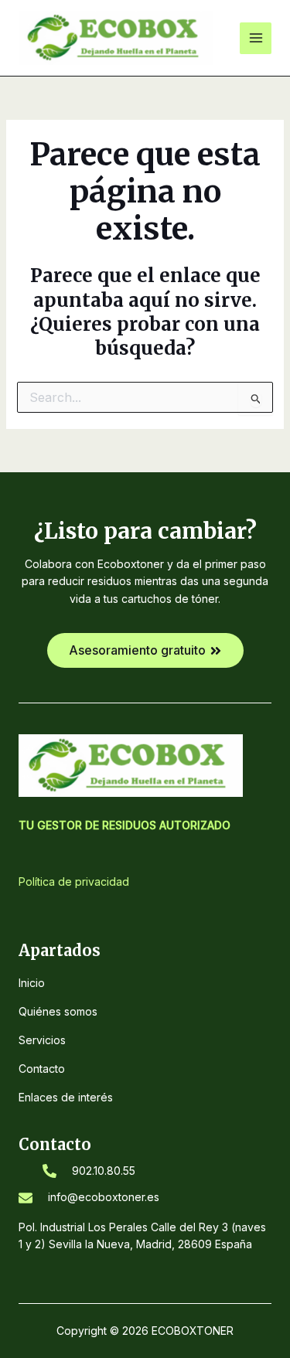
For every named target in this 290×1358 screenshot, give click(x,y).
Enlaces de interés (66, 1097)
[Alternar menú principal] (255, 38)
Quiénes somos (58, 1011)
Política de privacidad (74, 881)
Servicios (42, 1040)
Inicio (32, 982)
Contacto (42, 1068)
